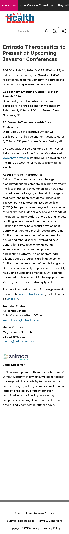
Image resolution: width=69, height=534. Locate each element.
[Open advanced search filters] (55, 31)
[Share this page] (64, 31)
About (19, 513)
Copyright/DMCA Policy (24, 528)
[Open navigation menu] (6, 31)
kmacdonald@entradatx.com (22, 320)
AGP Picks (9, 5)
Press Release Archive (40, 513)
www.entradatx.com (16, 158)
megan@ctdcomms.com (18, 341)
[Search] (47, 31)
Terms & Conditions (50, 520)
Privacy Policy (52, 528)
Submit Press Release (20, 520)
